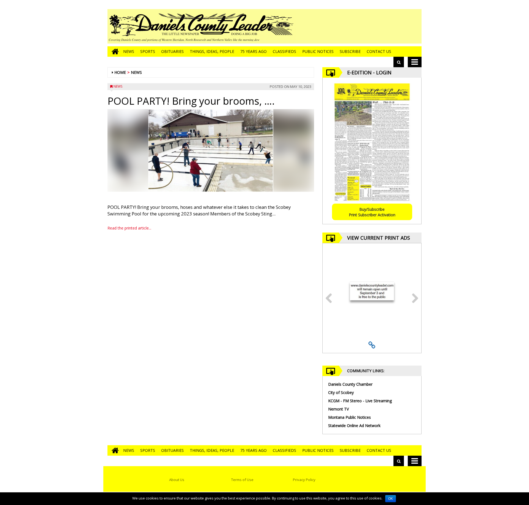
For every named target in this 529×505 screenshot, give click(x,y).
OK (390, 499)
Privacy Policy (304, 479)
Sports (147, 51)
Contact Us (379, 51)
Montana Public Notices (349, 417)
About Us (176, 479)
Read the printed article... (129, 228)
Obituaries (172, 51)
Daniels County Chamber (350, 384)
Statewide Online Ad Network (354, 425)
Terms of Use (242, 479)
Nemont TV (338, 409)
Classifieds (284, 51)
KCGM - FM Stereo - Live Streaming (360, 400)
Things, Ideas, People (212, 51)
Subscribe (350, 51)
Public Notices (318, 51)
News (128, 51)
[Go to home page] (113, 51)
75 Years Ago (253, 51)
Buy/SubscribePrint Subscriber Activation (372, 212)
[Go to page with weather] (380, 26)
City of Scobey (341, 392)
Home (120, 72)
